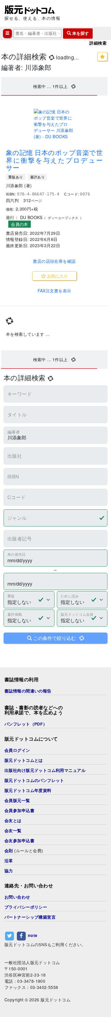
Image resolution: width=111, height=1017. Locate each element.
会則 (8, 850)
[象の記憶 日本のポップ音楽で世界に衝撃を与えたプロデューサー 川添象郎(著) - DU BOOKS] (54, 124)
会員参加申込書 (19, 810)
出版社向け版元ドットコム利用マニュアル (45, 770)
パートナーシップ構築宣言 (30, 917)
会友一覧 (13, 830)
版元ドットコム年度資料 (28, 790)
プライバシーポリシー (25, 907)
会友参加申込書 (19, 840)
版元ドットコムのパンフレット (34, 780)
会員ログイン (17, 750)
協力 (8, 870)
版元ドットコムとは (23, 760)
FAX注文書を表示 (54, 291)
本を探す (80, 33)
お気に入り (57, 276)
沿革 (8, 860)
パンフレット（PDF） (25, 724)
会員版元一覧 (17, 800)
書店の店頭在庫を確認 (54, 261)
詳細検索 (98, 43)
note (33, 935)
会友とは (13, 820)
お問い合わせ (17, 897)
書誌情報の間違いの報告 (28, 691)
